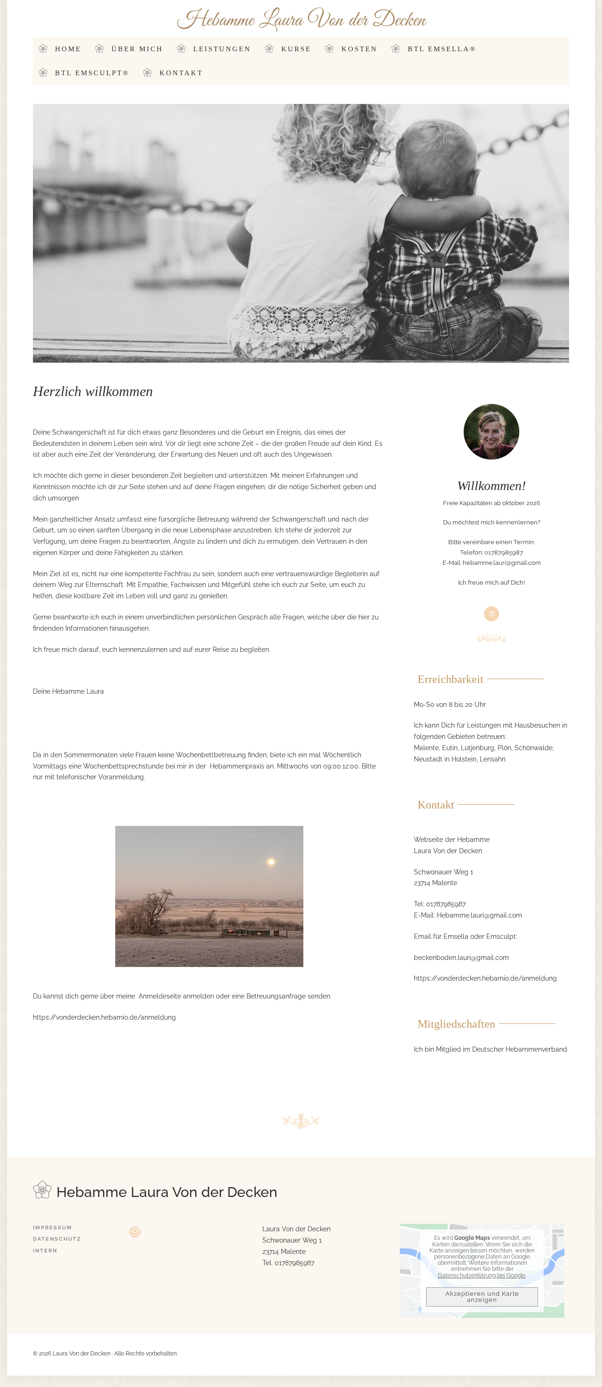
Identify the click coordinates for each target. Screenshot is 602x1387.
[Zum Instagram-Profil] (135, 1232)
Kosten (359, 49)
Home (68, 49)
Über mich (137, 49)
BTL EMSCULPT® (92, 73)
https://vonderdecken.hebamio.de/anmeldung (104, 1017)
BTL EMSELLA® (442, 49)
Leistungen (222, 49)
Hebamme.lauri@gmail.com (479, 915)
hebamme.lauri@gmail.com (502, 562)
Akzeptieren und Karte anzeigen (482, 1296)
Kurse (296, 49)
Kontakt (181, 73)
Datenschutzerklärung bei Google (481, 1275)
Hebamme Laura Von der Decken (301, 20)
